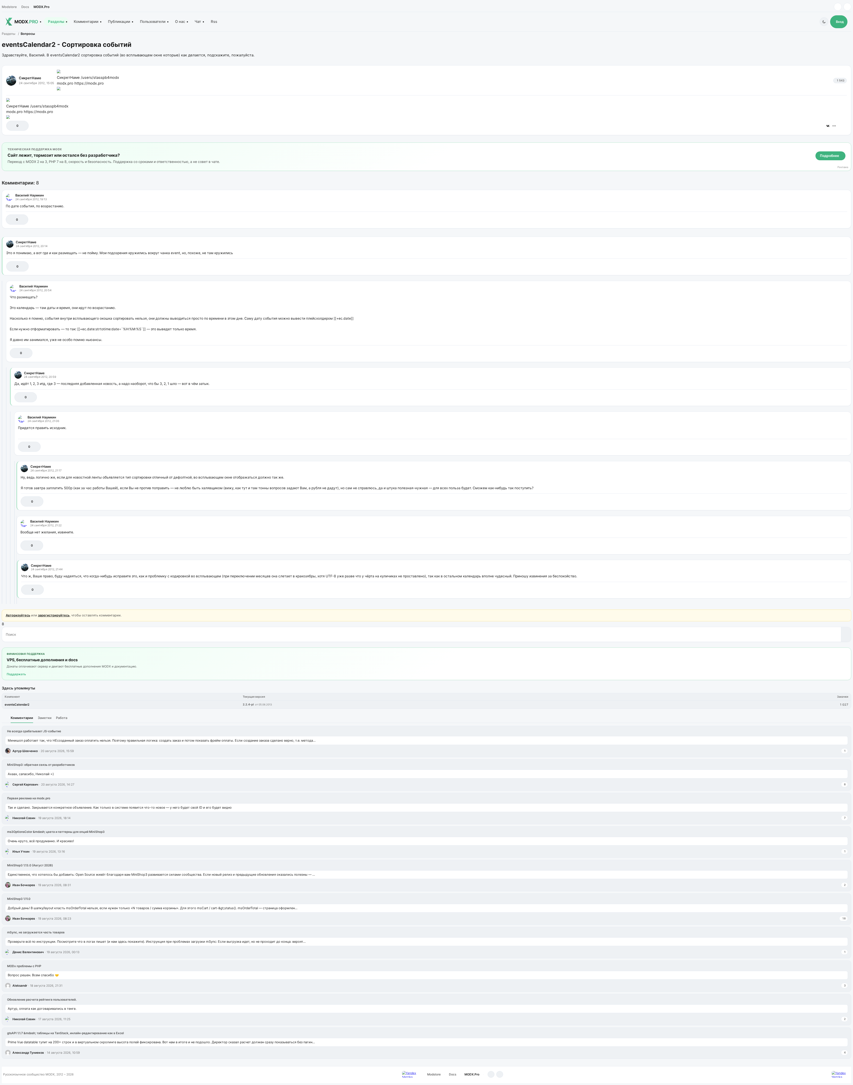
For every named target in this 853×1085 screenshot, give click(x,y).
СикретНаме (30, 78)
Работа (61, 718)
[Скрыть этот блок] (847, 147)
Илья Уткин (21, 851)
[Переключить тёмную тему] (824, 21)
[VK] (847, 7)
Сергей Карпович (25, 784)
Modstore (9, 7)
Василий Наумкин (29, 195)
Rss (214, 21)
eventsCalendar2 (17, 704)
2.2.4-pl (248, 704)
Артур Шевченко (25, 751)
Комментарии (86, 21)
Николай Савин (23, 818)
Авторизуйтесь (18, 615)
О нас (180, 21)
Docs (25, 7)
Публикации (119, 21)
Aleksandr (19, 985)
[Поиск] (846, 634)
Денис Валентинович (28, 952)
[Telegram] (838, 7)
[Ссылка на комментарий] (832, 219)
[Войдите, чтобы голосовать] (12, 126)
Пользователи (152, 21)
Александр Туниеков (28, 1052)
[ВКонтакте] (828, 126)
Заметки (45, 718)
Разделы (56, 21)
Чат (198, 21)
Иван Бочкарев (23, 885)
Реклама (842, 167)
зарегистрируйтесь (54, 615)
